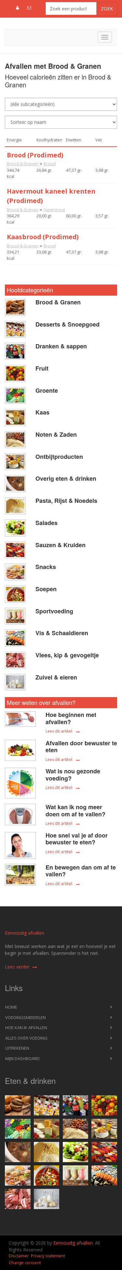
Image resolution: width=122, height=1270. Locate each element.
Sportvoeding (54, 611)
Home (11, 1007)
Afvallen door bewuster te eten (81, 746)
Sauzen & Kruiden (60, 545)
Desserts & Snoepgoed (67, 324)
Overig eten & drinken (65, 478)
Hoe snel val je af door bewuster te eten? (77, 839)
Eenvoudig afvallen (24, 933)
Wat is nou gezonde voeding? (73, 774)
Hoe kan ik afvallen (26, 1027)
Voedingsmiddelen (25, 1017)
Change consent (25, 1262)
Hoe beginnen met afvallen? (71, 718)
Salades (46, 522)
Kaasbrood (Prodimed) (43, 236)
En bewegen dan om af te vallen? (81, 871)
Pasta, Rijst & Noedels (66, 500)
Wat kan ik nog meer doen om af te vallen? (75, 810)
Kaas (42, 412)
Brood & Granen (22, 164)
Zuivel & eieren (56, 677)
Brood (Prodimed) (35, 155)
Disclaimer (19, 1256)
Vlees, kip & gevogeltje (67, 655)
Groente (46, 390)
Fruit (41, 368)
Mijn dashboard (22, 1058)
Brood (50, 164)
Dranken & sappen (61, 346)
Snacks (45, 566)
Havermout (54, 209)
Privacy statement (48, 1256)
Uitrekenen (17, 1048)
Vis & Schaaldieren (61, 633)
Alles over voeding (26, 1038)
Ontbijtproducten (59, 456)
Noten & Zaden (56, 434)
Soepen (46, 589)
